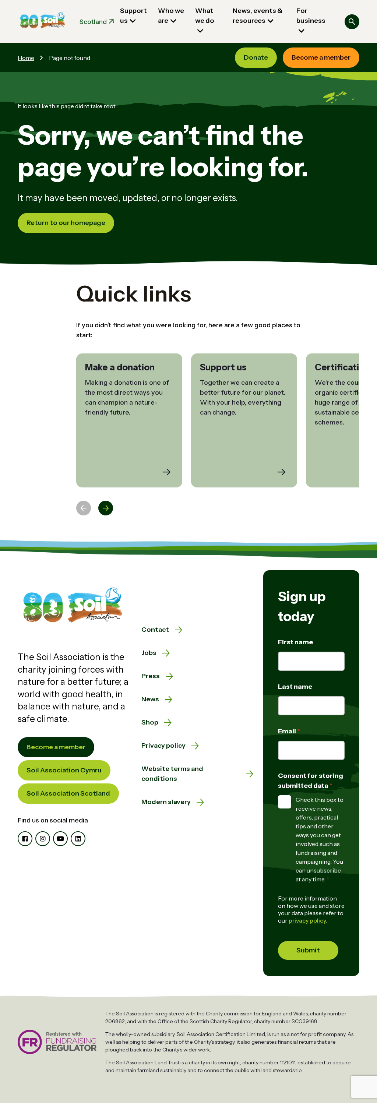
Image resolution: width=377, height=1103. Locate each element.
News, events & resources (257, 16)
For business (310, 16)
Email (287, 731)
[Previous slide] (83, 508)
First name (295, 642)
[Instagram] (42, 838)
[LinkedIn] (78, 838)
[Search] (352, 21)
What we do (204, 16)
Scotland (93, 22)
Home (26, 57)
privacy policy (307, 920)
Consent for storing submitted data (310, 781)
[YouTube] (60, 838)
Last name (295, 687)
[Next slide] (105, 508)
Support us (133, 16)
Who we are (171, 16)
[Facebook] (25, 838)
